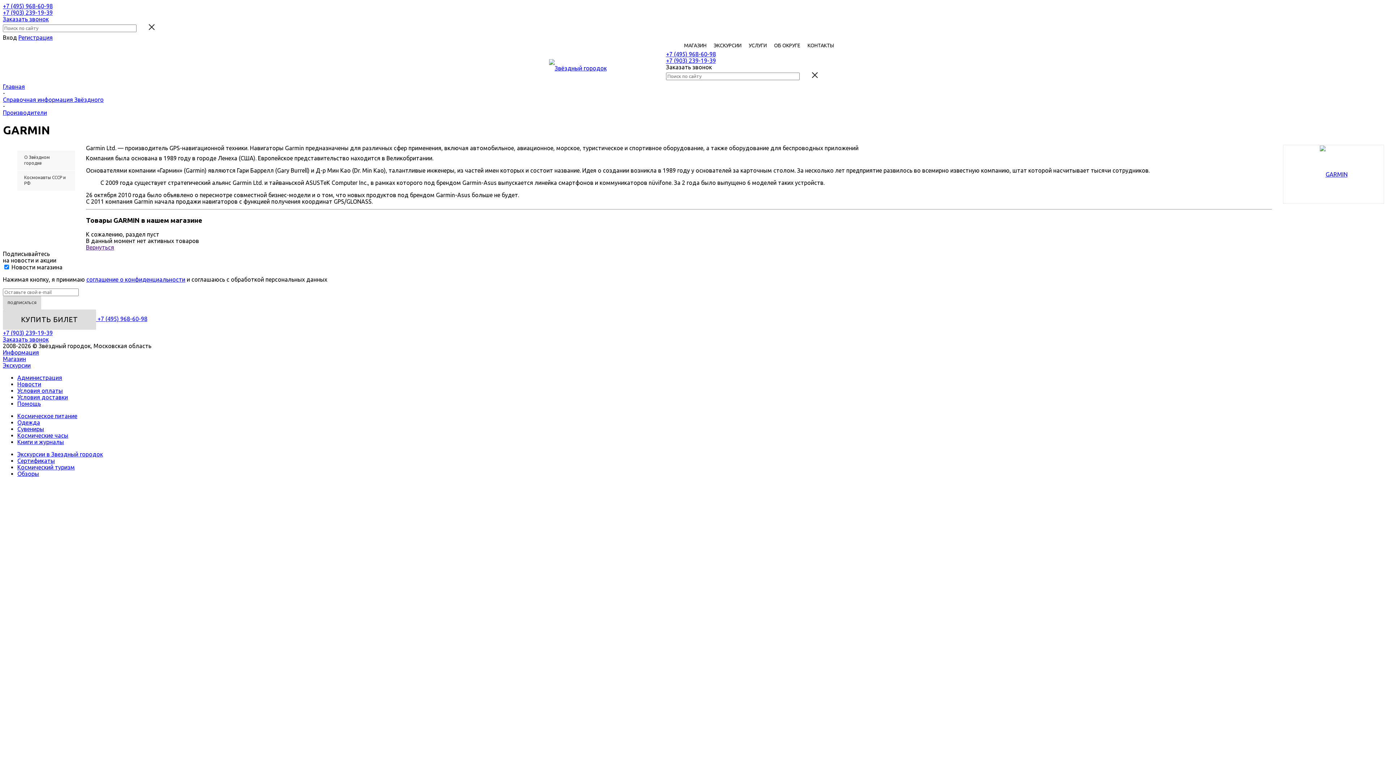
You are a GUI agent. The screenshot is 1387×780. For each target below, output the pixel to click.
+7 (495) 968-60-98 (28, 6)
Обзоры (28, 474)
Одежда (28, 422)
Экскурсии (17, 365)
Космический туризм (46, 467)
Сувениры (30, 429)
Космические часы (42, 435)
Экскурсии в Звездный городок (60, 454)
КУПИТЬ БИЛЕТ (49, 319)
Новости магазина (36, 267)
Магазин (14, 359)
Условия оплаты (40, 390)
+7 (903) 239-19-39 (28, 12)
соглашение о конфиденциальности (135, 279)
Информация (21, 352)
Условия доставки (42, 397)
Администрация (39, 377)
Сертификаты (36, 461)
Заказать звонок (26, 19)
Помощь (29, 403)
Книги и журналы (40, 442)
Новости (29, 384)
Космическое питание (47, 416)
